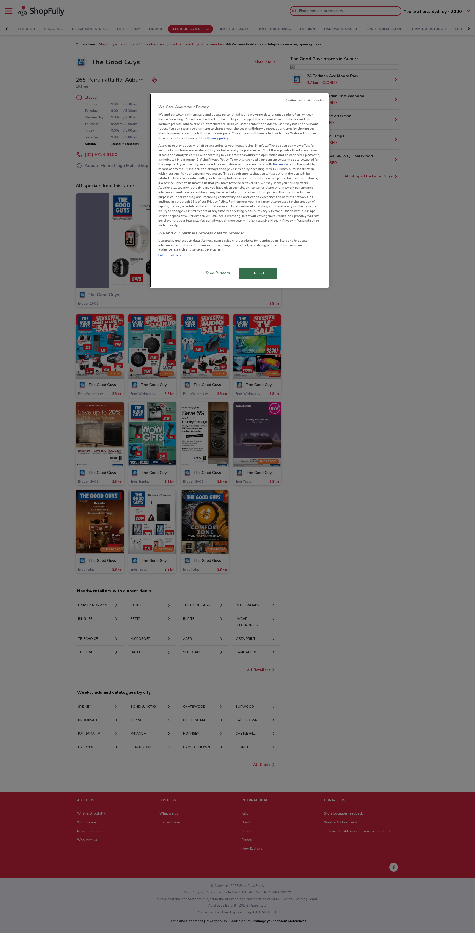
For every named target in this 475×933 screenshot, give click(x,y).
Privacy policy (217, 138)
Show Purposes (218, 273)
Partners (279, 164)
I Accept (258, 273)
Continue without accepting (305, 100)
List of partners (169, 255)
